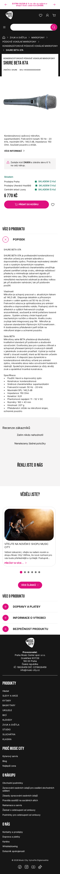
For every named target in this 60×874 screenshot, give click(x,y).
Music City (23, 860)
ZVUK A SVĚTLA (18, 37)
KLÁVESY (7, 720)
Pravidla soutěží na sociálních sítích (20, 800)
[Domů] (3, 37)
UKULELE (7, 710)
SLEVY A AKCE (10, 695)
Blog (4, 761)
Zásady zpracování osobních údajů (20, 795)
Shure (10, 70)
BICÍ (4, 715)
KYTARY (6, 700)
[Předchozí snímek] (5, 4)
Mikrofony (38, 37)
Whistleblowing (10, 846)
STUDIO (6, 729)
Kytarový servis (10, 756)
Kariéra (6, 841)
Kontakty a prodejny (12, 832)
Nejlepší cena (9, 765)
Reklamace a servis (12, 805)
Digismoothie (42, 860)
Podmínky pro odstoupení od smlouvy (21, 815)
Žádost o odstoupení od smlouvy (18, 810)
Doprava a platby (11, 836)
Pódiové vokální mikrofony (19, 41)
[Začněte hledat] (53, 27)
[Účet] (47, 15)
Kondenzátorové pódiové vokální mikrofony (30, 46)
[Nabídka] (5, 27)
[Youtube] (33, 867)
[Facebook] (20, 867)
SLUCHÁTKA (8, 734)
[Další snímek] (54, 4)
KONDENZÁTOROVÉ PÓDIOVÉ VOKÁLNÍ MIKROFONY (29, 58)
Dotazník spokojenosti (13, 851)
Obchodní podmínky (12, 783)
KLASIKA (7, 739)
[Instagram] (26, 867)
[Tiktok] (40, 867)
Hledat (5, 691)
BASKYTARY (8, 705)
